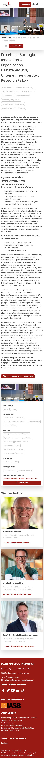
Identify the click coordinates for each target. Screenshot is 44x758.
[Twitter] (8, 690)
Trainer (13, 409)
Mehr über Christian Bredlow (18, 594)
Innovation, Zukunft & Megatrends (15, 421)
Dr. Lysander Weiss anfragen (19, 376)
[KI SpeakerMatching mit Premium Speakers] (33, 4)
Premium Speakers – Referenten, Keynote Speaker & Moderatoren (19, 719)
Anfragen (25, 4)
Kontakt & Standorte (10, 730)
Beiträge (34, 38)
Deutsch (6, 462)
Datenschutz (16, 751)
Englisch (15, 462)
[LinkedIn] (17, 690)
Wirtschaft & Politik (10, 425)
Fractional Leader (9, 470)
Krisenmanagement (22, 96)
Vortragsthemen (8, 723)
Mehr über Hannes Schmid (17, 542)
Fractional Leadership (25, 470)
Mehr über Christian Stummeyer (20, 646)
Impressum (5, 751)
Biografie (6, 38)
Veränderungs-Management (13, 104)
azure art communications (24, 755)
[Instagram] (22, 690)
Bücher (25, 38)
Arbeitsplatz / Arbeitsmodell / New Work (17, 87)
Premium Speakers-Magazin (13, 725)
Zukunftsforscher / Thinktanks (13, 108)
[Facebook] (3, 690)
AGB (25, 751)
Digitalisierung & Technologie (13, 418)
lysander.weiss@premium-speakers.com (20, 478)
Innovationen (7, 96)
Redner (6, 409)
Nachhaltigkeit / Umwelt (11, 100)
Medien (16, 38)
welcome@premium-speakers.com (19, 680)
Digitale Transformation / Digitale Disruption (18, 91)
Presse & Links (8, 40)
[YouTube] (13, 690)
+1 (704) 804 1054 (11, 677)
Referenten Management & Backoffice (17, 728)
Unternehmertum (34, 421)
